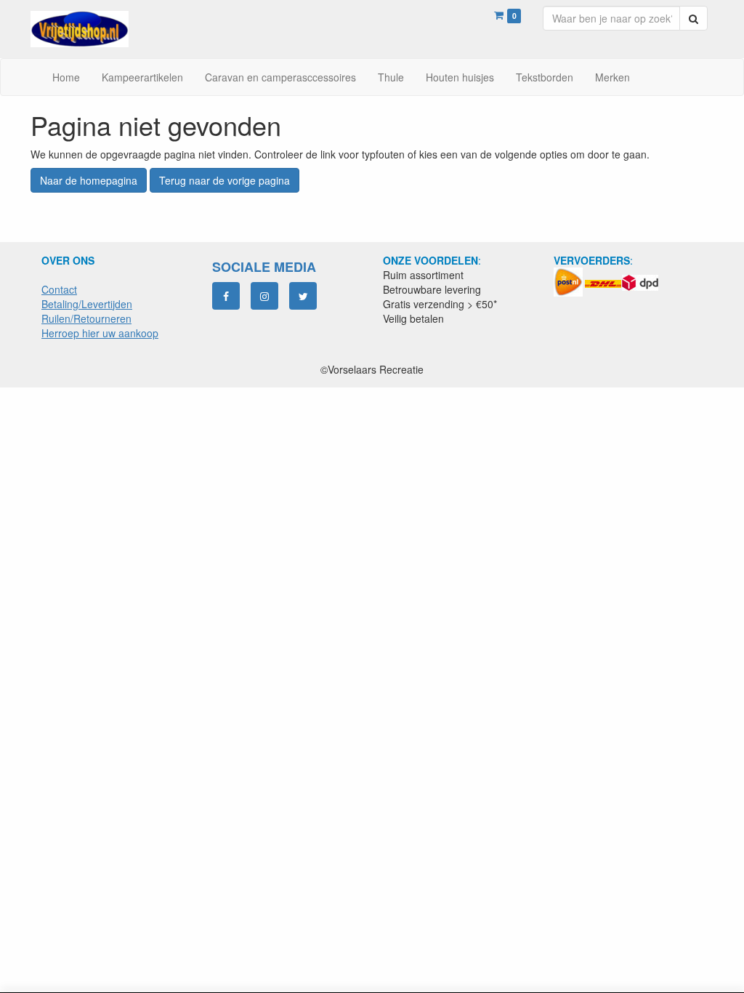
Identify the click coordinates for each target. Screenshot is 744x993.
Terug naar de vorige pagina (224, 180)
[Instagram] (264, 296)
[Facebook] (226, 296)
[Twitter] (303, 296)
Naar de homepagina (88, 180)
